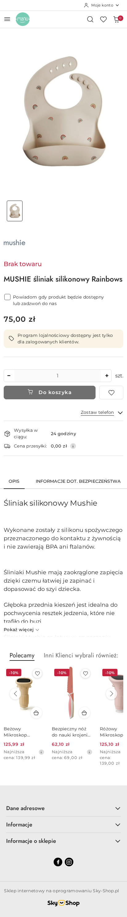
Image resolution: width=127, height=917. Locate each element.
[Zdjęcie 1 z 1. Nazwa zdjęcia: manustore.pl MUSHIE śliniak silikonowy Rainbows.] (15, 211)
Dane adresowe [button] (25, 808)
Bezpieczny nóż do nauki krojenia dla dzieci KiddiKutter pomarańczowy (23, 732)
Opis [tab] (14, 481)
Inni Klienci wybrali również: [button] (81, 655)
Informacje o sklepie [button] (31, 841)
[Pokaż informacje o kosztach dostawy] (73, 446)
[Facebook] (58, 862)
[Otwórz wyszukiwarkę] (90, 19)
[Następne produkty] (111, 694)
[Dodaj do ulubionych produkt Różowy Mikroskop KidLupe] (85, 673)
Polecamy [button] (22, 655)
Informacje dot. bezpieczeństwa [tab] (78, 481)
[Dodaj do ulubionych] (111, 392)
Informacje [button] (19, 825)
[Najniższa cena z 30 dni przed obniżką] (41, 752)
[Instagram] (69, 862)
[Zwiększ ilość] (106, 376)
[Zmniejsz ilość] (8, 376)
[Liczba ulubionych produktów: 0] (103, 19)
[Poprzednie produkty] (15, 694)
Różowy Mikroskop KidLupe (63, 732)
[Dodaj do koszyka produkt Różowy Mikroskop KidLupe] (84, 712)
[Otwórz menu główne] (7, 19)
